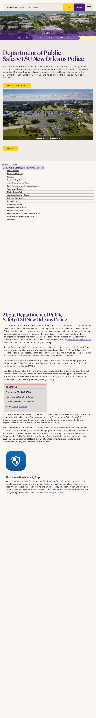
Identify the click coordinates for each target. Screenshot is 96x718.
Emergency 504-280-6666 (17, 85)
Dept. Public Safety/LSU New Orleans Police (23, 167)
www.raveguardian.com (54, 492)
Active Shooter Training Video (18, 183)
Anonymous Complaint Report (18, 195)
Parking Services (13, 201)
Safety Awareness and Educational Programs (23, 186)
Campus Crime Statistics (15, 210)
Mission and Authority (15, 174)
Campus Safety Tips (14, 180)
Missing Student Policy (15, 192)
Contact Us (11, 219)
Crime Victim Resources (15, 189)
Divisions (10, 177)
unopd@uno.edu (19, 406)
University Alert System (15, 198)
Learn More (10, 148)
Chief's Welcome (13, 171)
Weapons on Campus (14, 204)
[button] (89, 7)
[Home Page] (15, 7)
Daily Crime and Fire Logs (16, 207)
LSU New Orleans (24, 38)
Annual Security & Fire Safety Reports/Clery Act (24, 213)
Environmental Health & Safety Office (20, 216)
